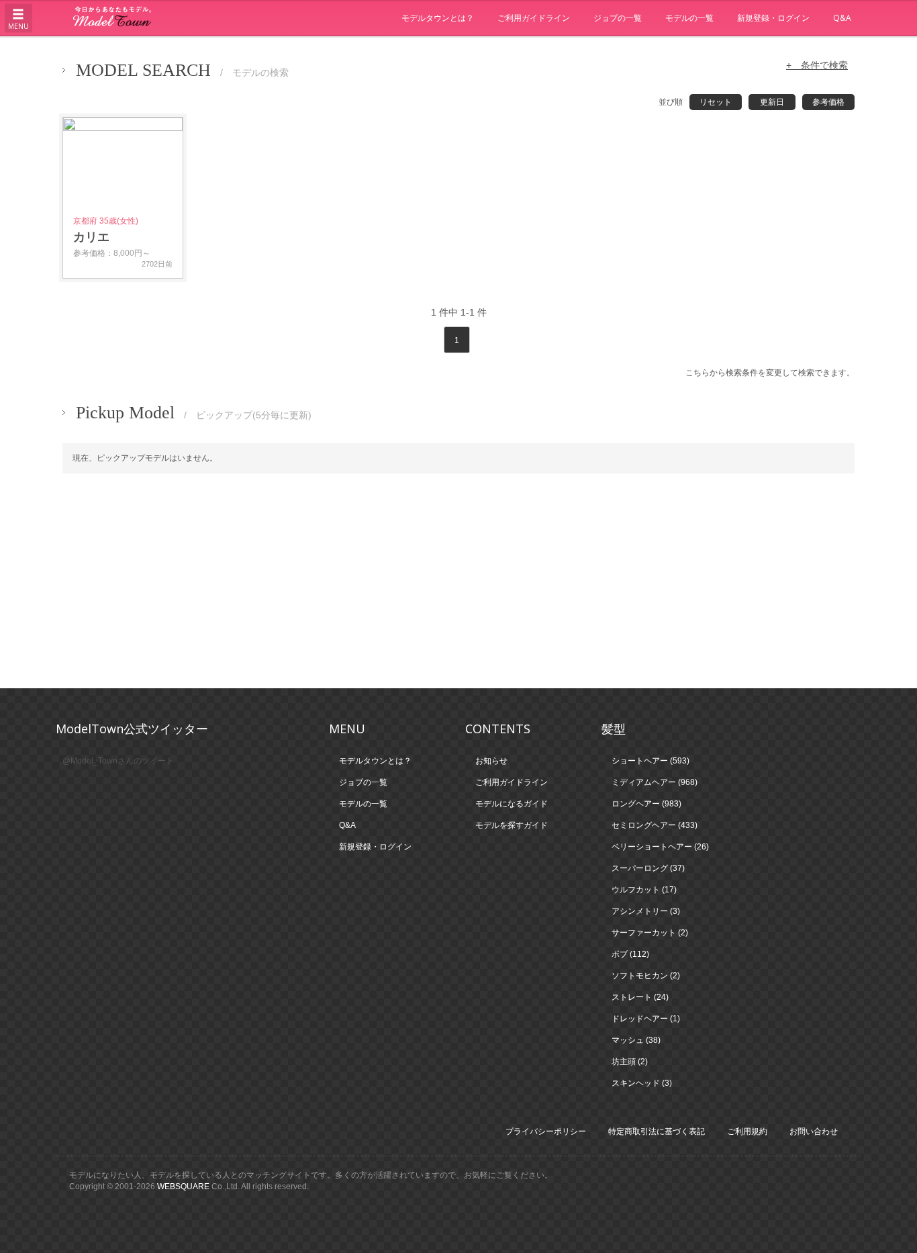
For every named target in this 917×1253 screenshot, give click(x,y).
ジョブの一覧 (617, 18)
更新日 (772, 102)
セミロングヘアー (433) (654, 825)
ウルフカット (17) (644, 889)
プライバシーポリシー (545, 1131)
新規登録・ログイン (773, 18)
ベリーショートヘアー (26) (660, 846)
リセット (715, 102)
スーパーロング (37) (648, 868)
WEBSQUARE (183, 1186)
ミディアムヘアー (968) (654, 782)
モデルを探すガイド (511, 825)
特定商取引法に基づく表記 (656, 1131)
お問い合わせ (813, 1131)
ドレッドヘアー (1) (646, 1018)
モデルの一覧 (689, 18)
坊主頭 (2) (630, 1061)
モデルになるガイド (511, 803)
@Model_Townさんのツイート (118, 760)
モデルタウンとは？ (437, 18)
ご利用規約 (747, 1131)
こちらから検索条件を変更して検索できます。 (770, 372)
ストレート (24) (640, 997)
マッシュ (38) (636, 1040)
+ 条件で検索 (817, 65)
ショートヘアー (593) (650, 760)
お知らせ (491, 760)
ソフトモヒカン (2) (646, 975)
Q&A (842, 18)
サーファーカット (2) (650, 932)
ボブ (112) (630, 954)
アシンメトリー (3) (646, 911)
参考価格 (828, 102)
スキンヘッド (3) (642, 1083)
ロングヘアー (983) (646, 803)
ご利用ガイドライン (533, 18)
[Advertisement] (458, 581)
